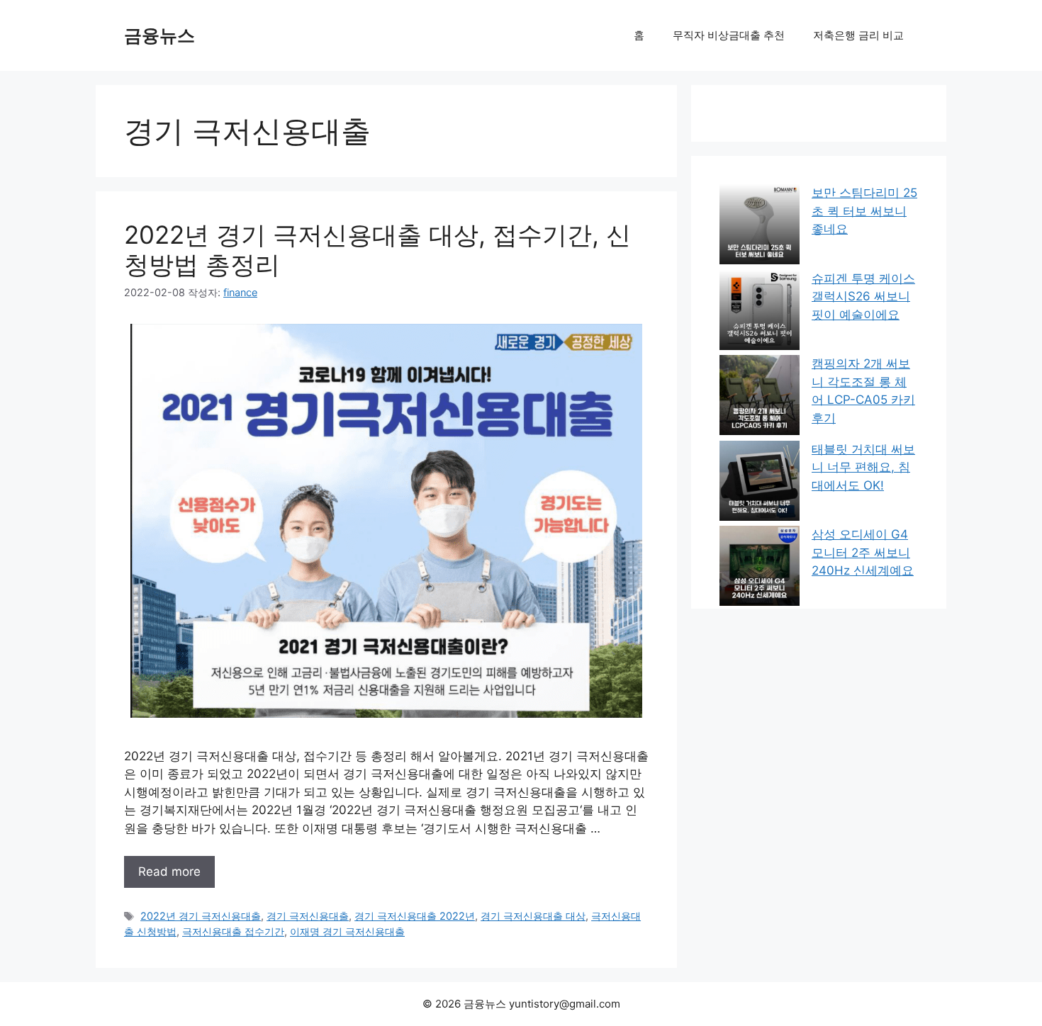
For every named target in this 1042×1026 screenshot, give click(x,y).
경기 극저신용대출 (308, 916)
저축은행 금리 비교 (858, 35)
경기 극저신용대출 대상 (533, 916)
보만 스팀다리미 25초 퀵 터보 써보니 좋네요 (864, 211)
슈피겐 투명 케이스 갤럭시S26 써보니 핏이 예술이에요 (863, 296)
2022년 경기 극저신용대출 (200, 916)
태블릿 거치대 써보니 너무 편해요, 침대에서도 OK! (863, 467)
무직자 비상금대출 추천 (729, 35)
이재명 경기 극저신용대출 (347, 931)
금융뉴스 (159, 35)
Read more (169, 871)
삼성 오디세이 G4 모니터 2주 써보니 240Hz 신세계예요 (863, 552)
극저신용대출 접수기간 (233, 931)
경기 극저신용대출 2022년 (414, 916)
